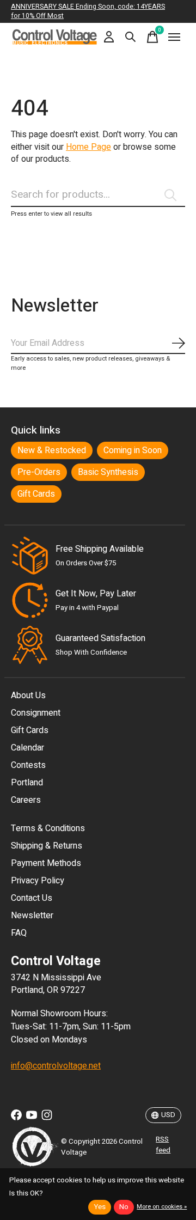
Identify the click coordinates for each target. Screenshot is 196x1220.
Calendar (27, 747)
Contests (28, 765)
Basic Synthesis (108, 472)
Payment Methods (46, 863)
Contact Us (31, 898)
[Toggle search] (131, 37)
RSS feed (163, 1145)
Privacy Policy (37, 880)
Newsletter (32, 915)
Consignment (35, 712)
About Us (28, 695)
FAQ (19, 933)
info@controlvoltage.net (56, 1065)
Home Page (88, 147)
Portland (27, 782)
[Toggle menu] (174, 37)
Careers (26, 800)
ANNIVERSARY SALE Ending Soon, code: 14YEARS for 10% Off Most (88, 11)
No (123, 1206)
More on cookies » (162, 1206)
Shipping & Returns (46, 845)
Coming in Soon (132, 450)
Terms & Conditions (48, 828)
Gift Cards (36, 494)
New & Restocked (51, 450)
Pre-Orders (38, 472)
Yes (100, 1206)
